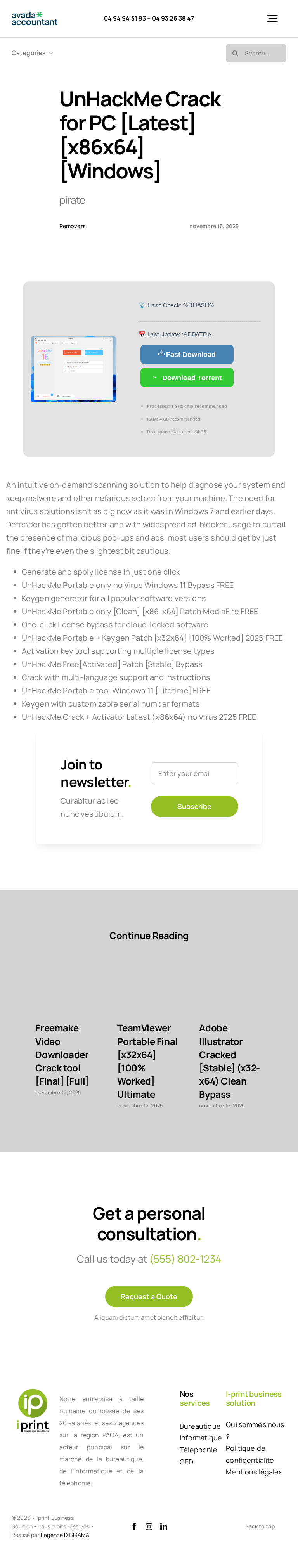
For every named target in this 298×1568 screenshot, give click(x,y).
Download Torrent (191, 378)
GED (186, 1461)
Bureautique (200, 1426)
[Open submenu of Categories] (49, 53)
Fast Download (191, 355)
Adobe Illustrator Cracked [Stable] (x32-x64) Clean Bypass (229, 1060)
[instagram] (149, 1526)
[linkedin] (163, 1526)
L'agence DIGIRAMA (65, 1535)
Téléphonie (198, 1449)
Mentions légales (254, 1471)
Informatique (201, 1437)
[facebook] (134, 1526)
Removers (72, 226)
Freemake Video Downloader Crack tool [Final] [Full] (62, 1054)
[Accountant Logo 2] (35, 15)
